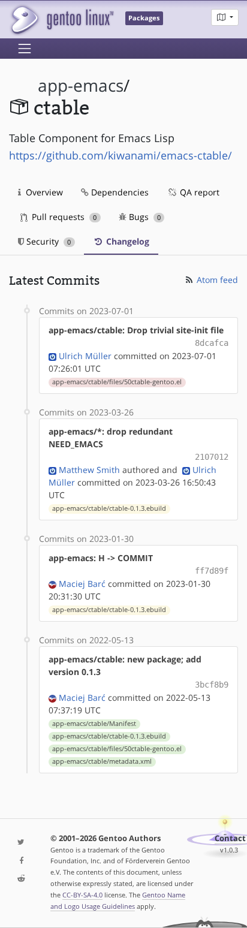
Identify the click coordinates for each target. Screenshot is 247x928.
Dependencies (119, 192)
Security (47, 241)
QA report (198, 192)
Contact (230, 838)
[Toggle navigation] (25, 48)
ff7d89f (211, 571)
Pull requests (63, 216)
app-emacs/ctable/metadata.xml (102, 761)
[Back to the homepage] (61, 19)
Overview (43, 192)
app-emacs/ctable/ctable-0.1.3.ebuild (109, 508)
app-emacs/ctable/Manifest (94, 723)
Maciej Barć (82, 583)
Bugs (143, 216)
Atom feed (216, 279)
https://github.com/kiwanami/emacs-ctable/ (120, 155)
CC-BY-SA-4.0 (82, 894)
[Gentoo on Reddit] (20, 879)
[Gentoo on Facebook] (20, 861)
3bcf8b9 (211, 684)
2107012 (211, 457)
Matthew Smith (89, 469)
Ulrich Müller (85, 355)
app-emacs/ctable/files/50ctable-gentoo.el (117, 382)
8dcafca (211, 343)
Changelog (126, 241)
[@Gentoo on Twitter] (20, 842)
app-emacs (80, 85)
